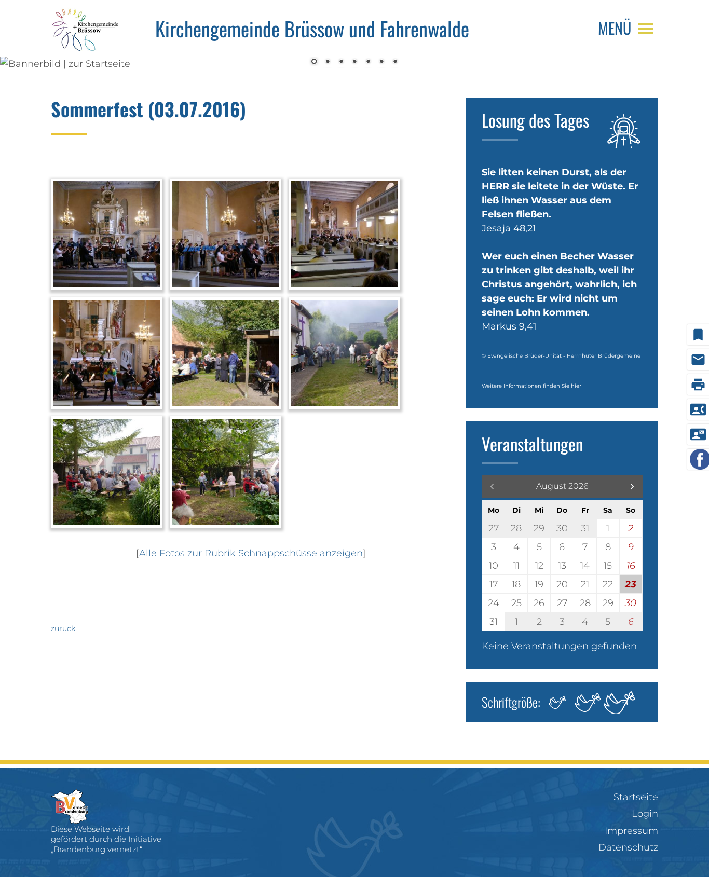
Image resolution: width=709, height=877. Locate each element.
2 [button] (327, 62)
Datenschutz (628, 847)
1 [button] (314, 62)
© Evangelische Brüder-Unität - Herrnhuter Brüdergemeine (561, 355)
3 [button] (341, 62)
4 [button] (354, 62)
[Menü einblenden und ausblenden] (645, 28)
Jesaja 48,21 (509, 228)
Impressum (631, 831)
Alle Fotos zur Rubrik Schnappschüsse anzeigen (251, 553)
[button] (632, 486)
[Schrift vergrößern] (619, 702)
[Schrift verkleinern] (556, 702)
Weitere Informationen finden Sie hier (531, 385)
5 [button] (368, 62)
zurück (63, 628)
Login (645, 813)
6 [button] (381, 62)
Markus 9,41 (509, 326)
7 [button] (395, 62)
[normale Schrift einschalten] (588, 702)
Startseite (635, 797)
